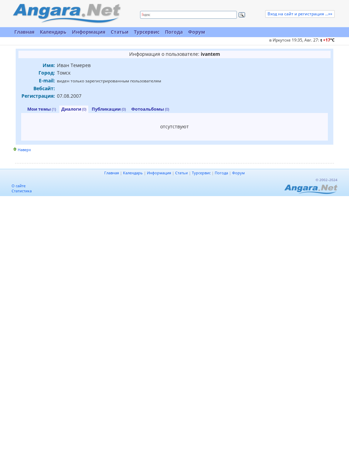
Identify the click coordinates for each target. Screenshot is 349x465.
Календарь (53, 32)
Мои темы (41, 109)
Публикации (109, 109)
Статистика (22, 190)
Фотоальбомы (150, 109)
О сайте (19, 185)
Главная (24, 32)
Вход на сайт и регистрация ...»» (300, 14)
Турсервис (147, 32)
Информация (88, 32)
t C (327, 40)
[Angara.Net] (66, 13)
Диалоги (73, 109)
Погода (174, 32)
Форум (196, 32)
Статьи (119, 32)
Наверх (24, 149)
